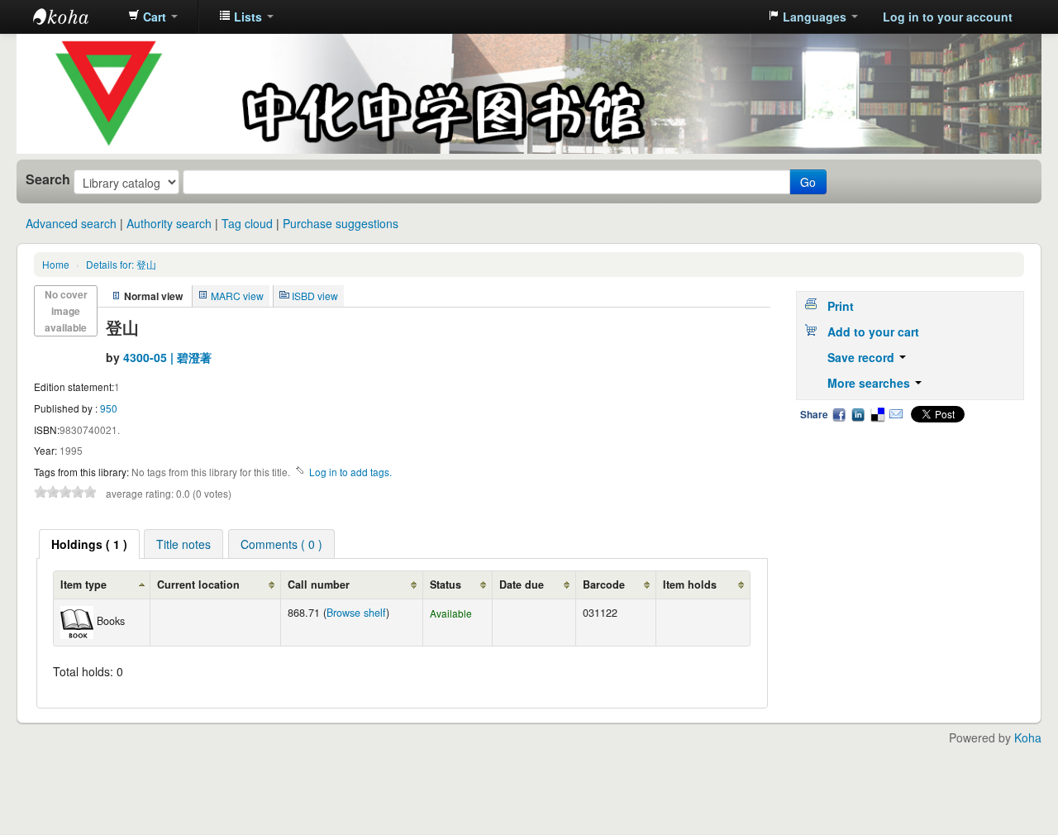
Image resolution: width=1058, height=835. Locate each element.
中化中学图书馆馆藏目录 (74, 16)
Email (896, 414)
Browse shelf (356, 612)
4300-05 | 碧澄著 (167, 357)
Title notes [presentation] (183, 544)
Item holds (690, 584)
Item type (83, 584)
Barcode (604, 584)
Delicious (877, 414)
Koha (1027, 737)
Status (445, 584)
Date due (521, 584)
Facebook (839, 414)
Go (808, 182)
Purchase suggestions (340, 223)
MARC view (237, 296)
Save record (862, 357)
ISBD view (315, 296)
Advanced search (71, 223)
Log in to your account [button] (948, 16)
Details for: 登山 (121, 264)
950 (108, 408)
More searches (870, 383)
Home (55, 264)
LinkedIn (858, 414)
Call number (319, 584)
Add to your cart (873, 331)
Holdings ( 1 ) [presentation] (89, 544)
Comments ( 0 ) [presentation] (281, 544)
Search (48, 179)
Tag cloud (247, 223)
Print (840, 306)
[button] (153, 16)
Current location (198, 584)
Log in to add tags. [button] (350, 472)
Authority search (169, 223)
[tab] (89, 544)
